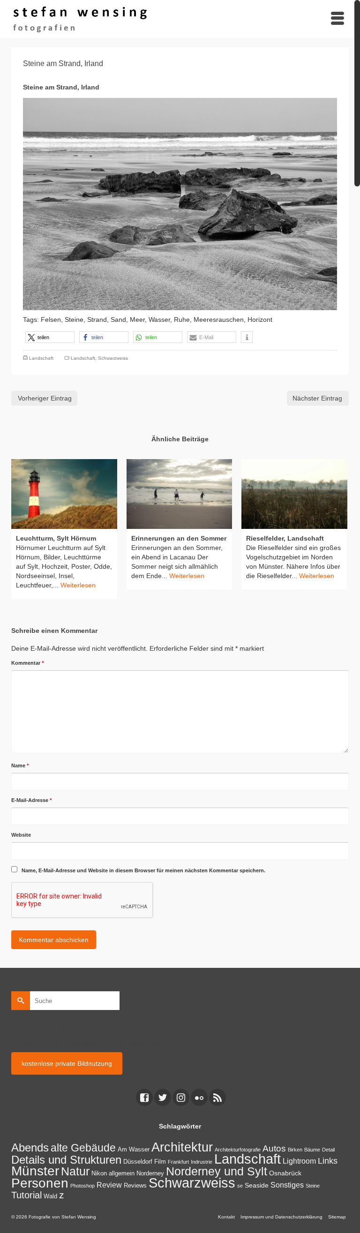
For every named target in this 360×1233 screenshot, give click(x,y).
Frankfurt (178, 1162)
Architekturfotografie (238, 1149)
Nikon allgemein (113, 1173)
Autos (274, 1148)
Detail (328, 1149)
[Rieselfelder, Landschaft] (294, 494)
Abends (30, 1147)
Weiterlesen (78, 585)
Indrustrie (201, 1162)
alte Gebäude (83, 1148)
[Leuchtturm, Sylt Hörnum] (64, 494)
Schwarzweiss (113, 358)
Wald (50, 1196)
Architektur (182, 1147)
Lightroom (299, 1161)
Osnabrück (285, 1173)
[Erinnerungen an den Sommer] (179, 494)
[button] (50, 337)
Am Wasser (134, 1149)
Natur (75, 1171)
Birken (295, 1149)
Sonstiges (287, 1185)
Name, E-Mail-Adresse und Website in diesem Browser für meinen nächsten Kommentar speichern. (143, 870)
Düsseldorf (137, 1162)
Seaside (257, 1185)
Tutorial (26, 1195)
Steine (313, 1185)
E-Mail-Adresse (31, 800)
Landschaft (41, 358)
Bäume (312, 1149)
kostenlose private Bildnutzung (67, 1063)
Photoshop (82, 1185)
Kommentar (27, 663)
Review (109, 1185)
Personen (39, 1182)
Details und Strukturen (66, 1160)
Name (20, 765)
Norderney (150, 1173)
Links (328, 1161)
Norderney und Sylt (216, 1171)
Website (21, 835)
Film (160, 1162)
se (240, 1185)
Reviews (135, 1185)
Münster (35, 1171)
